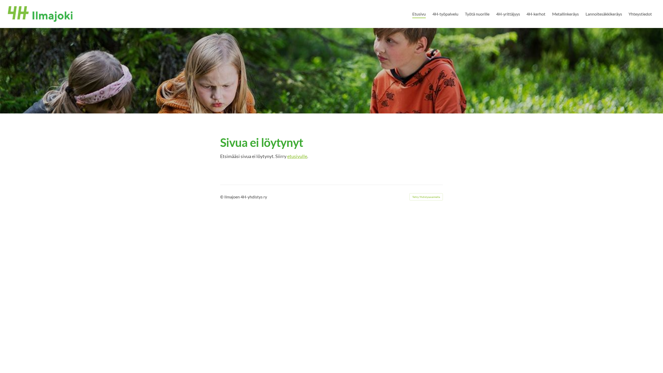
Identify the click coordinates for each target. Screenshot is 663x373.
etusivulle (297, 156)
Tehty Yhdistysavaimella (426, 196)
